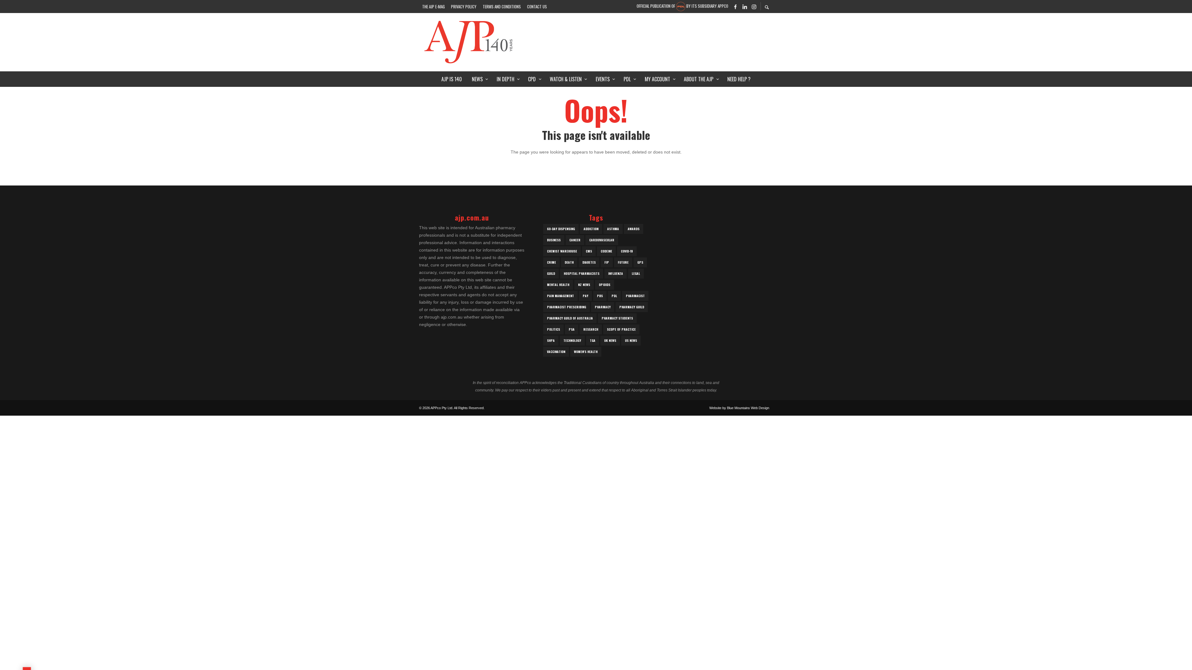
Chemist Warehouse (562, 251)
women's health (586, 351)
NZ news (584, 284)
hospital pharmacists (581, 273)
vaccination (556, 351)
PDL (614, 295)
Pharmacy (603, 307)
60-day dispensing (561, 228)
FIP (606, 262)
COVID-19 (627, 251)
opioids (604, 284)
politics (553, 329)
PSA (572, 329)
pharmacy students (617, 318)
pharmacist (635, 295)
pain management (560, 295)
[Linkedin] (744, 6)
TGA (592, 340)
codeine (606, 251)
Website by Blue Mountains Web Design (739, 408)
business (554, 240)
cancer (574, 240)
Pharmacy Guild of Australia (570, 318)
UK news (610, 340)
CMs (589, 251)
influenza (615, 273)
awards (633, 228)
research (590, 329)
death (569, 262)
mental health (558, 284)
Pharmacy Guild (631, 307)
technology (572, 340)
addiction (591, 228)
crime (551, 262)
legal (636, 273)
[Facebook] (735, 6)
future (623, 262)
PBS (600, 295)
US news (631, 340)
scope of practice (621, 329)
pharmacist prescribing (566, 307)
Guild (551, 273)
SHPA (551, 340)
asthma (613, 228)
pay (585, 295)
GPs (640, 262)
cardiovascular (601, 240)
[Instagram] (754, 6)
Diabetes (589, 262)
